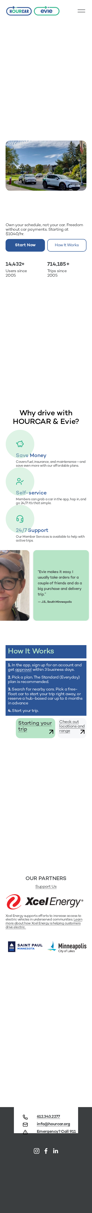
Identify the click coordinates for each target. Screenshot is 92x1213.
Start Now (25, 245)
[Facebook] (46, 1151)
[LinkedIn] (55, 1151)
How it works (67, 245)
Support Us (45, 887)
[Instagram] (37, 1151)
